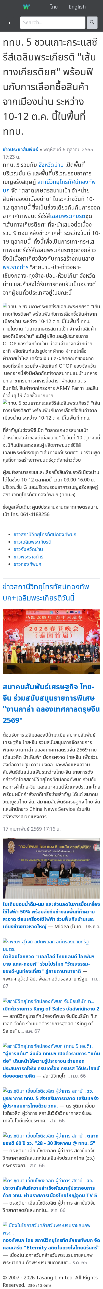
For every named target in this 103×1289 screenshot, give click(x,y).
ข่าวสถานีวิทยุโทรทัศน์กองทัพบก (45, 534)
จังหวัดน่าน (51, 165)
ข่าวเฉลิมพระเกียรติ (32, 542)
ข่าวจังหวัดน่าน (28, 549)
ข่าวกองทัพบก (27, 564)
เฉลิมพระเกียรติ (67, 216)
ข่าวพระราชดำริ (28, 557)
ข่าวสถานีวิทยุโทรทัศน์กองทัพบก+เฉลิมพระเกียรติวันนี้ (46, 592)
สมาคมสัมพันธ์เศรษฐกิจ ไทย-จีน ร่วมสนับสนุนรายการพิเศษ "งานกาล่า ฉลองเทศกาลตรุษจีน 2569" (51, 703)
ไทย (54, 7)
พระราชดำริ (16, 267)
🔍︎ (92, 22)
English (77, 7)
